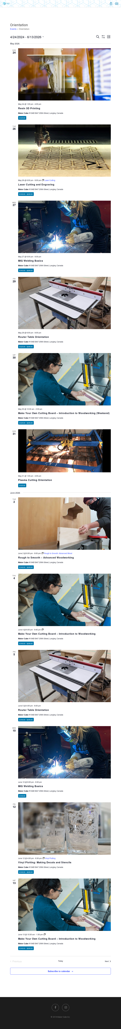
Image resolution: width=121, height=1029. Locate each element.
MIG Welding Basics (30, 260)
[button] (116, 3)
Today (60, 961)
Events (13, 29)
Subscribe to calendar (59, 971)
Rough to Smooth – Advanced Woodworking (46, 557)
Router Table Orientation (33, 337)
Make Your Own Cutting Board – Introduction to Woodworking (57, 633)
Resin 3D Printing (29, 108)
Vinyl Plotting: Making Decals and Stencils (44, 862)
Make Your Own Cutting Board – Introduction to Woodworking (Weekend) (64, 413)
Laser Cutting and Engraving (36, 184)
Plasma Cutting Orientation (35, 480)
